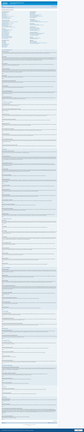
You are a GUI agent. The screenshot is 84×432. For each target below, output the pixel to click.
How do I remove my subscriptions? (34, 35)
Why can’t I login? (4, 15)
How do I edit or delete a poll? (5, 33)
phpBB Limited (24, 399)
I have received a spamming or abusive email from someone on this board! (38, 21)
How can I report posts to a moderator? (6, 36)
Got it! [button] (78, 430)
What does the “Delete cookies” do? (6, 18)
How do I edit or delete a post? (5, 30)
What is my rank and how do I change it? (6, 26)
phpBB (27, 125)
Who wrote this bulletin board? (33, 41)
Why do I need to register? (5, 12)
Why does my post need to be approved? (7, 37)
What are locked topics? (5, 46)
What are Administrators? (33, 12)
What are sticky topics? (4, 45)
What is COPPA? (4, 13)
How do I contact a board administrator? (34, 43)
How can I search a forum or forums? (34, 27)
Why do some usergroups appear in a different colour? (36, 16)
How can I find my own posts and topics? (35, 30)
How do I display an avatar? (5, 25)
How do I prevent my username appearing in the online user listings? (10, 21)
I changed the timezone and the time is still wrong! (8, 23)
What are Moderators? (32, 13)
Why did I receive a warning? (5, 35)
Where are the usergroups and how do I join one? (36, 14)
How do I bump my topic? (5, 38)
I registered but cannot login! (5, 14)
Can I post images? (4, 43)
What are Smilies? (4, 42)
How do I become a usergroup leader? (34, 15)
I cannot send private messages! (34, 20)
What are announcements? (5, 44)
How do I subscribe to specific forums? (34, 34)
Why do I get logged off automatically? (6, 17)
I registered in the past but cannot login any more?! (8, 16)
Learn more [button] (31, 430)
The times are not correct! (5, 22)
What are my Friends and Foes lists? (34, 24)
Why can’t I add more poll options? (6, 32)
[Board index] (6, 3)
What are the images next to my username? (7, 24)
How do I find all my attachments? (34, 38)
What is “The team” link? (33, 17)
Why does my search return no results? (34, 28)
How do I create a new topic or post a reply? (7, 29)
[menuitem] (3, 6)
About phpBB (3, 400)
